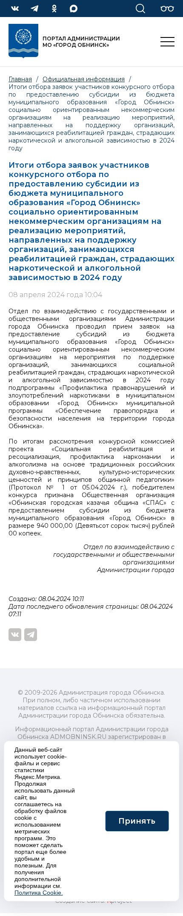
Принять (136, 821)
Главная (20, 79)
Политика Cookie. (38, 892)
